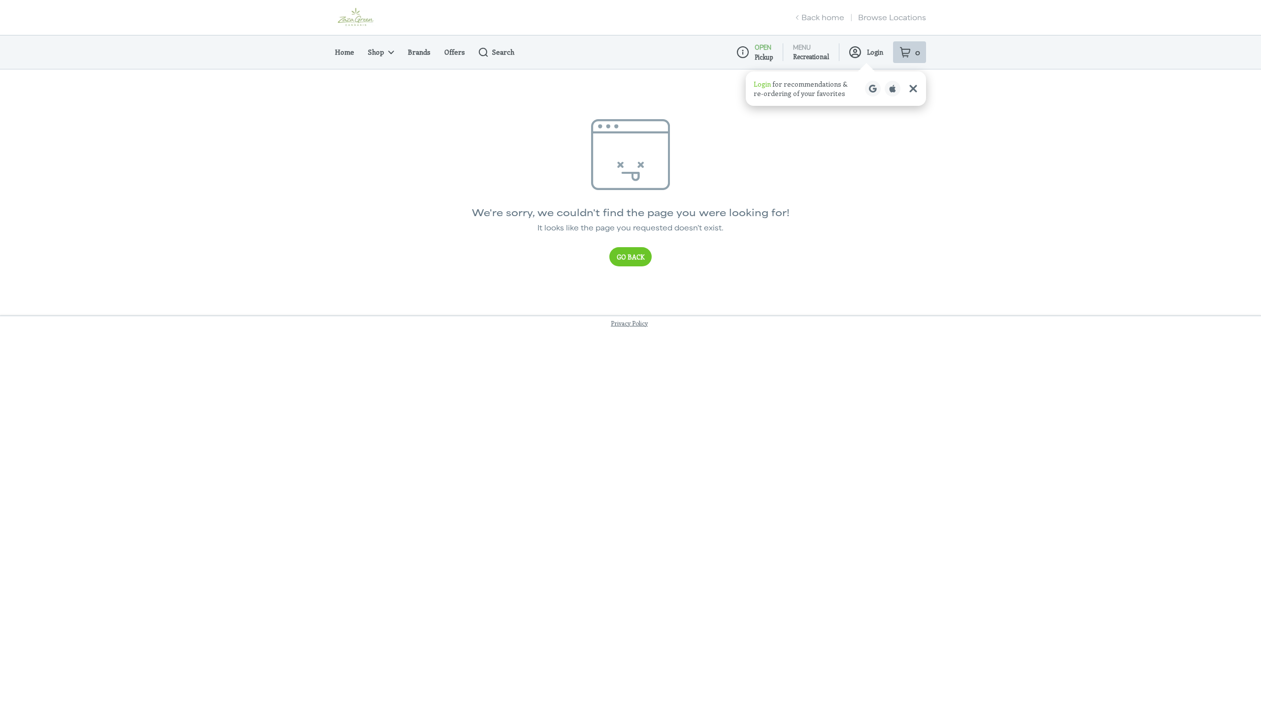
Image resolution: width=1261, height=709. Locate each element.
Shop (376, 52)
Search (503, 52)
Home (344, 52)
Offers (454, 52)
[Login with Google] (873, 89)
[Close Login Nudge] (913, 89)
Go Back (630, 257)
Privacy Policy (629, 323)
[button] (836, 88)
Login (875, 52)
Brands (419, 52)
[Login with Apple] (892, 89)
